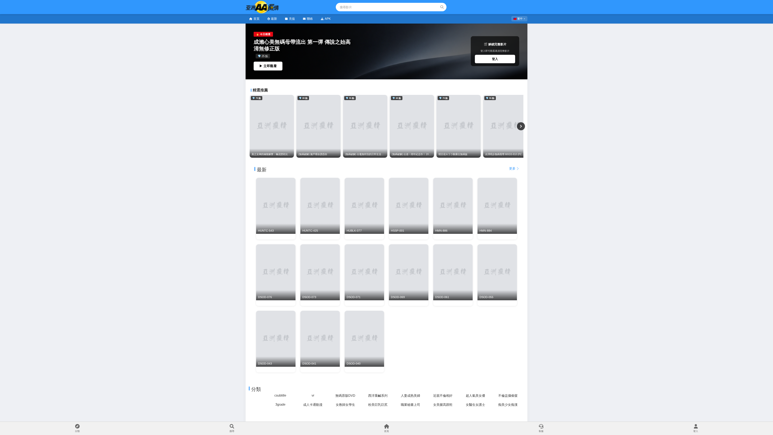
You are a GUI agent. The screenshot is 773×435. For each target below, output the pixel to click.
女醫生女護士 (475, 404)
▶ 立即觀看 (268, 66)
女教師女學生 (345, 404)
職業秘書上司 (410, 404)
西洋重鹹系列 (378, 395)
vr (313, 395)
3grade (280, 404)
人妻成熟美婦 (410, 395)
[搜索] (442, 7)
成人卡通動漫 (312, 404)
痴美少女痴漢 (508, 404)
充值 (292, 18)
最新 (274, 18)
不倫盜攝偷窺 (508, 395)
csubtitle (280, 395)
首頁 (256, 18)
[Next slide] (521, 126)
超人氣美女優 (475, 395)
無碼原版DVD (345, 395)
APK (328, 18)
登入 (495, 59)
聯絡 (310, 18)
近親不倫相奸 (443, 395)
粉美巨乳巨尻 (378, 404)
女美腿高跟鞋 (443, 404)
